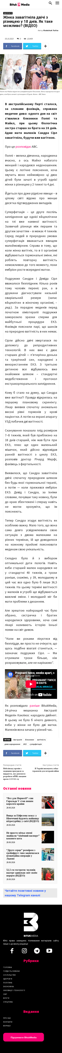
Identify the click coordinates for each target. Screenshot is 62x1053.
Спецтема (8, 1002)
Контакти (7, 1022)
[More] (45, 46)
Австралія (17, 739)
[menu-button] (57, 4)
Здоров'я (8, 13)
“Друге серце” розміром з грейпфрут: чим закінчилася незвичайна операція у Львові (22, 854)
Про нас (7, 1018)
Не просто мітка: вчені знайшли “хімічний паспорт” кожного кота (23, 835)
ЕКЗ (24, 744)
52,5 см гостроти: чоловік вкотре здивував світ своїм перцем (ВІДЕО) (21, 872)
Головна (7, 967)
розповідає (23, 146)
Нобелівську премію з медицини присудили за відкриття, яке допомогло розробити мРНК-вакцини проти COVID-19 (14, 773)
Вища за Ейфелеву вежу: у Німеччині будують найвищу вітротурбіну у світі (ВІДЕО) (22, 818)
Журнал (7, 1026)
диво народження (12, 744)
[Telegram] (36, 951)
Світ (5, 994)
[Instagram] (24, 951)
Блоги (6, 998)
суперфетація (35, 744)
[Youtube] (49, 951)
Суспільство (9, 975)
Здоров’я (7, 979)
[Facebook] (12, 951)
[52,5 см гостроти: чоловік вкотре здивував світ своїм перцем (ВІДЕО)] (48, 874)
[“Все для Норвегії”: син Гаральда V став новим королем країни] (48, 802)
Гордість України (11, 971)
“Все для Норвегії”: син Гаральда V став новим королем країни (19, 801)
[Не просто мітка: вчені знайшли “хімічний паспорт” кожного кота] (48, 837)
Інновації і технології (14, 990)
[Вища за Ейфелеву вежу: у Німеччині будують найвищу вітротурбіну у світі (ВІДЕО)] (48, 820)
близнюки (29, 739)
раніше (35, 705)
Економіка (8, 986)
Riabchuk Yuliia (50, 30)
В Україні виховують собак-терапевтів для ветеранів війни (45, 769)
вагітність (41, 739)
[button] (50, 4)
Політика (7, 983)
